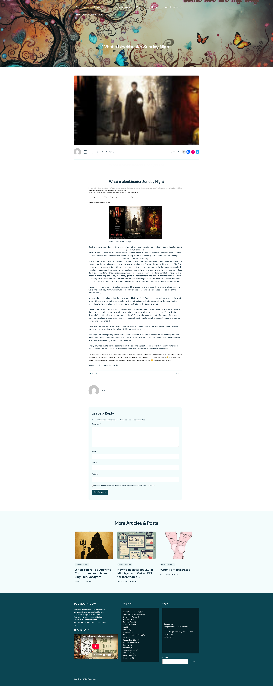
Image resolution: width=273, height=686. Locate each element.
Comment (96, 424)
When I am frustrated (175, 570)
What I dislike (128, 655)
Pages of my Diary (82, 564)
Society (126, 645)
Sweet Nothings (129, 650)
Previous (93, 373)
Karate (125, 630)
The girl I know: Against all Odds (180, 632)
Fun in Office (128, 622)
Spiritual (126, 648)
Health (125, 627)
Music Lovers (169, 634)
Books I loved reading (131, 612)
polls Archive (169, 637)
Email (94, 463)
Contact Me (168, 624)
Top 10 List (127, 653)
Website (95, 474)
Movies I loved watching (105, 152)
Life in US (126, 632)
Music (125, 637)
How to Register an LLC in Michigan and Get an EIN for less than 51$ (135, 573)
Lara (166, 629)
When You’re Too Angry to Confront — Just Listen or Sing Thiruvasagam (93, 573)
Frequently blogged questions (176, 627)
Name (95, 451)
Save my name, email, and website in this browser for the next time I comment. (124, 485)
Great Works (128, 624)
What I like (127, 658)
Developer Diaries (130, 617)
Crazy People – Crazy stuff (133, 614)
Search (165, 657)
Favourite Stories (129, 619)
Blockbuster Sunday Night (109, 365)
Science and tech (130, 642)
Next (178, 373)
